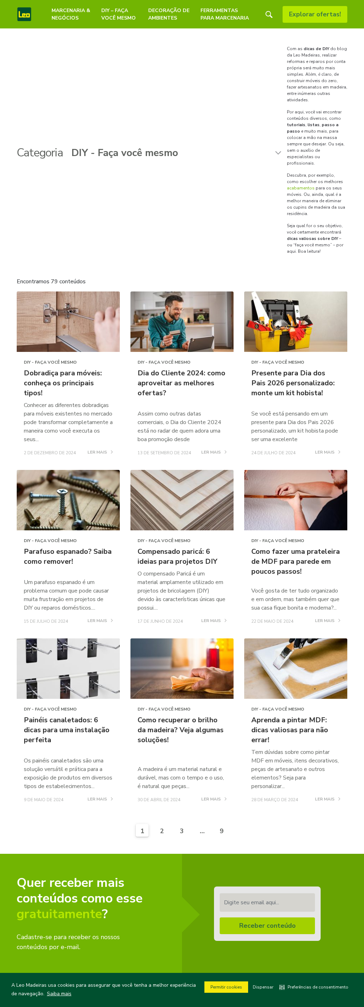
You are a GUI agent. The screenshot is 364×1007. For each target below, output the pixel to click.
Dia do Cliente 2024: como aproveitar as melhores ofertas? (181, 383)
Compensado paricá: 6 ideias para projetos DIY (177, 556)
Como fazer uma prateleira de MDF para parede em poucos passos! (295, 561)
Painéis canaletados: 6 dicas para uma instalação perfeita (66, 730)
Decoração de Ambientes (168, 14)
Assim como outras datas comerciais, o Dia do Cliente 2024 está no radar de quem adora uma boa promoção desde (179, 426)
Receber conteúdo (267, 925)
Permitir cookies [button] (226, 987)
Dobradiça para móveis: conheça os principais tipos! (63, 383)
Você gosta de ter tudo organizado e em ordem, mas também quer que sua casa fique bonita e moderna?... (295, 599)
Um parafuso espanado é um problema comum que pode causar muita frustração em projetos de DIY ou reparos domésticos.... (66, 595)
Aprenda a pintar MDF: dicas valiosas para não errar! (289, 730)
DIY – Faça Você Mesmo (118, 14)
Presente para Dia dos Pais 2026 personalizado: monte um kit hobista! (293, 383)
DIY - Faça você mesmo (50, 362)
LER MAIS (97, 452)
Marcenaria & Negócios (71, 14)
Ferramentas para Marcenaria (224, 14)
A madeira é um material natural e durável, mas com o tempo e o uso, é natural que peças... (181, 777)
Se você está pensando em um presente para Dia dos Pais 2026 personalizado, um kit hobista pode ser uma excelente (294, 426)
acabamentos (301, 188)
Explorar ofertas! (315, 14)
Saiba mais (59, 993)
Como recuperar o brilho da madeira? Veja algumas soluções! (181, 730)
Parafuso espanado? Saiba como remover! (68, 556)
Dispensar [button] (263, 987)
